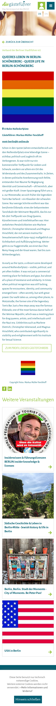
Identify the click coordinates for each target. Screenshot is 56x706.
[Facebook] (4, 389)
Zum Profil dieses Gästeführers (26, 348)
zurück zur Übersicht (19, 42)
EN (46, 14)
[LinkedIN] (10, 389)
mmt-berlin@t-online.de (15, 141)
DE (39, 14)
